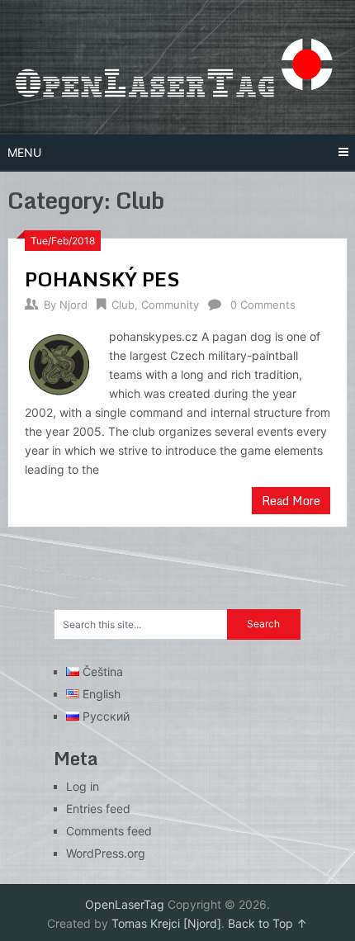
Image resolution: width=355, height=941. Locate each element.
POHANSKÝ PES (102, 278)
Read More (291, 500)
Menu (24, 152)
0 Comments (263, 304)
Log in (82, 786)
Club (123, 304)
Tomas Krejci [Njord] (166, 923)
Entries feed (98, 809)
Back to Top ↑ (267, 923)
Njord (73, 304)
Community (170, 304)
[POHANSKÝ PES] (58, 363)
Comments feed (109, 831)
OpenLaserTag (124, 904)
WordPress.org (105, 853)
